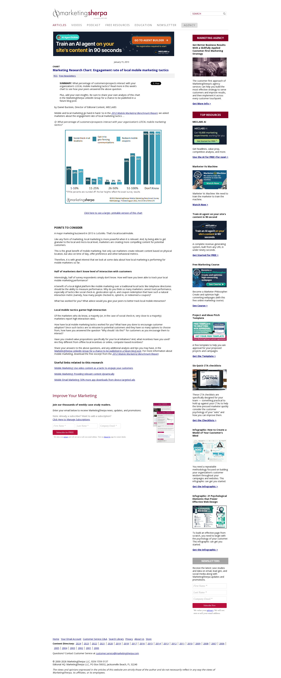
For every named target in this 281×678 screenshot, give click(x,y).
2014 (158, 643)
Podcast (93, 25)
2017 (134, 643)
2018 (126, 643)
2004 (64, 648)
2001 (88, 648)
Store (149, 639)
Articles (60, 25)
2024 (78, 643)
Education (143, 25)
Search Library (116, 639)
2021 (102, 643)
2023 (86, 643)
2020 (110, 643)
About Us (139, 639)
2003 (72, 648)
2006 (221, 643)
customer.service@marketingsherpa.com (117, 653)
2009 (198, 643)
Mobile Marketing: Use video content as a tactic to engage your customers (93, 368)
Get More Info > (202, 103)
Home (56, 639)
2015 (150, 643)
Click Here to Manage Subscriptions (71, 419)
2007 (213, 643)
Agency (189, 25)
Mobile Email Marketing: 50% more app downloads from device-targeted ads (94, 379)
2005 (56, 648)
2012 (174, 643)
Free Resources (117, 25)
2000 (96, 648)
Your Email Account (71, 639)
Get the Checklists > (204, 420)
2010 (190, 643)
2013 (166, 643)
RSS (56, 75)
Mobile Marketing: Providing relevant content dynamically (84, 373)
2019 (118, 643)
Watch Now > (200, 204)
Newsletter (166, 25)
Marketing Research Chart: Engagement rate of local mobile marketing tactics (110, 70)
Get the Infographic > (205, 486)
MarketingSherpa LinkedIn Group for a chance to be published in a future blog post (97, 350)
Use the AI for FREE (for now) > (210, 157)
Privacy (129, 639)
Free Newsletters (67, 75)
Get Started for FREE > (206, 255)
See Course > (200, 305)
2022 (94, 643)
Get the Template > (204, 356)
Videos (76, 25)
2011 (182, 643)
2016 (142, 643)
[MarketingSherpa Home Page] (80, 19)
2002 (80, 648)
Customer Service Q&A (95, 639)
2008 (205, 643)
